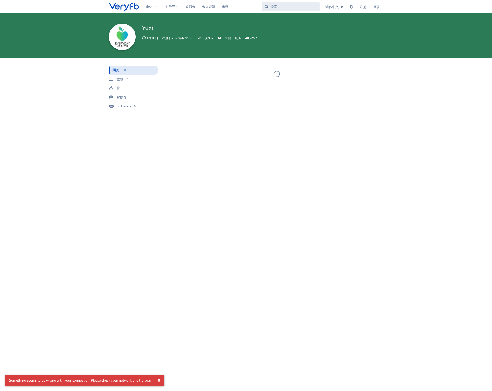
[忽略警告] (158, 380)
